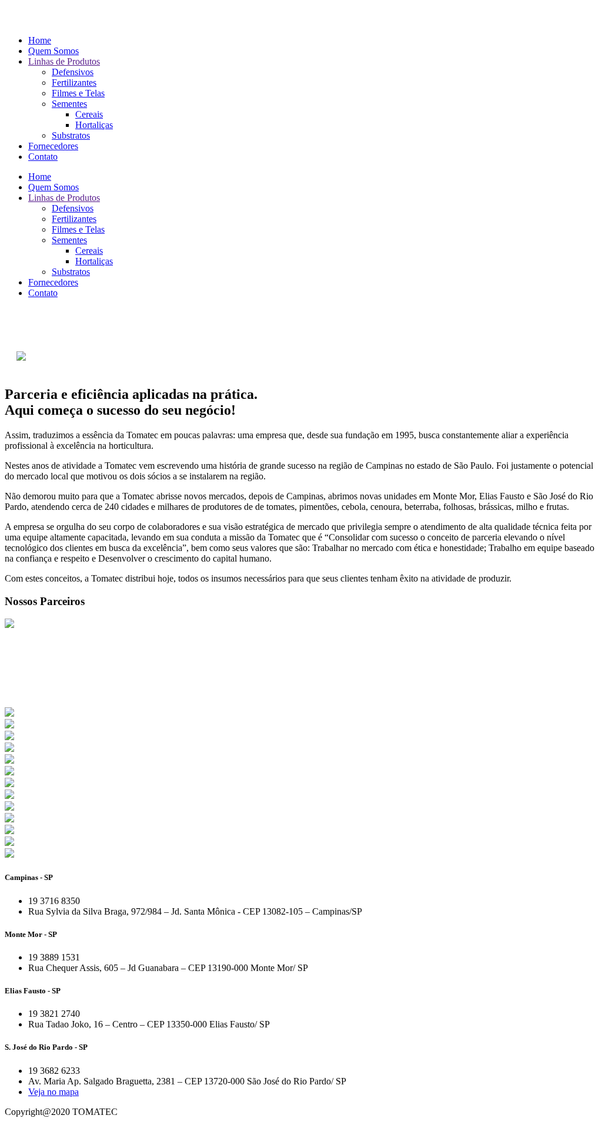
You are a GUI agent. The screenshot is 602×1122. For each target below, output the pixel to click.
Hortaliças (94, 125)
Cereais (89, 114)
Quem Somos (53, 51)
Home (39, 40)
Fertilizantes (74, 83)
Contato (43, 157)
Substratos (71, 135)
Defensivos (72, 72)
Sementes (69, 104)
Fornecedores (53, 146)
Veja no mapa (53, 1092)
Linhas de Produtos (64, 61)
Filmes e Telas (78, 93)
